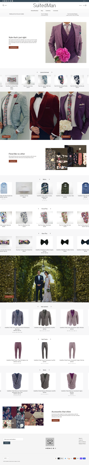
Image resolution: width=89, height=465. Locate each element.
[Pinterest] (53, 448)
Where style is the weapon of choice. (14, 461)
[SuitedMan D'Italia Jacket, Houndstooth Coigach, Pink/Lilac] (72, 317)
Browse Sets (55, 420)
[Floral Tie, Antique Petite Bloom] (44, 217)
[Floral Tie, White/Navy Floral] (24, 217)
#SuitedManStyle (34, 10)
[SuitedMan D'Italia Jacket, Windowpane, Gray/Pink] (44, 317)
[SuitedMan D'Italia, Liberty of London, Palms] (65, 188)
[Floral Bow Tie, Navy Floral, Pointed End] (24, 242)
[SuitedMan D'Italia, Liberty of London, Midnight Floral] (44, 188)
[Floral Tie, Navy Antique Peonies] (61, 80)
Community (55, 10)
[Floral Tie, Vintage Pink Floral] (65, 217)
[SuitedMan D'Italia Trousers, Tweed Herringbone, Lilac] (17, 350)
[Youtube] (49, 448)
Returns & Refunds (82, 441)
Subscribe (7, 442)
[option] (44, 279)
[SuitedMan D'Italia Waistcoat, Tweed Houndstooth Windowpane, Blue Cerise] (17, 381)
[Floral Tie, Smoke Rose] (28, 80)
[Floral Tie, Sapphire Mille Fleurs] (44, 80)
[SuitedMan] (44, 5)
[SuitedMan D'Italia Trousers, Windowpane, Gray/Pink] (44, 350)
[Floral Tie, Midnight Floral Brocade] (77, 80)
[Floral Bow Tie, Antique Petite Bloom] (12, 80)
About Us (80, 438)
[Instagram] (51, 448)
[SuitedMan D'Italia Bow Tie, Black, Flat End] (65, 242)
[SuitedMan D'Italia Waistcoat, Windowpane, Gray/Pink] (44, 381)
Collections (48, 10)
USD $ (5, 458)
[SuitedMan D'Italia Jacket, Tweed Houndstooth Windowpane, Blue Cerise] (17, 317)
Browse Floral (12, 161)
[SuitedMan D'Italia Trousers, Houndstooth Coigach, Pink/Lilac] (72, 350)
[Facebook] (47, 448)
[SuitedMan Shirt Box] (24, 188)
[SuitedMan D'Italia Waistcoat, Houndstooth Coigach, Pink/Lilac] (72, 381)
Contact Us (81, 440)
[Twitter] (46, 448)
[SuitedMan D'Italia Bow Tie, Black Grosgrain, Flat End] (44, 242)
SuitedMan (7, 461)
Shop (42, 10)
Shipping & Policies (82, 443)
